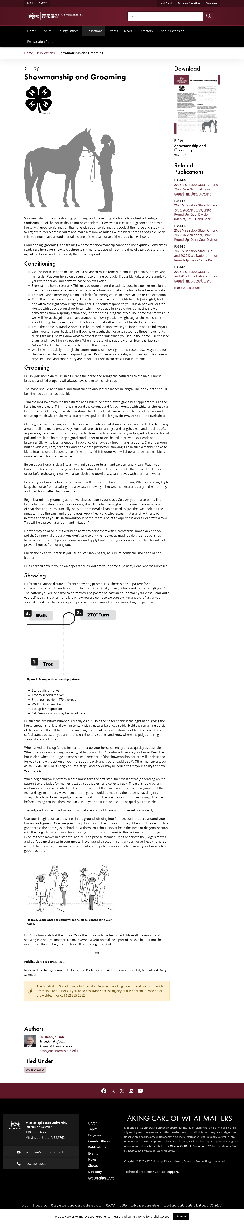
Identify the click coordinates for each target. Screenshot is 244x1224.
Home (31, 31)
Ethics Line (40, 1205)
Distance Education (189, 3)
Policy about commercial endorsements (76, 1205)
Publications (93, 31)
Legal (25, 1205)
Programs (95, 1135)
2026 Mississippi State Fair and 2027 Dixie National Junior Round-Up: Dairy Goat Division (196, 235)
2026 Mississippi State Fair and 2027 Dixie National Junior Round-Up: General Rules (196, 276)
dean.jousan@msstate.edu (58, 1051)
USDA (123, 1205)
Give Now (211, 3)
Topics (46, 31)
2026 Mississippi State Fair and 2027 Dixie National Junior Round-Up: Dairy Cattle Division (196, 255)
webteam (48, 995)
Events (113, 31)
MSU (30, 3)
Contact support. (167, 1172)
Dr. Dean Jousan (51, 1037)
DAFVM (43, 3)
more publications (187, 288)
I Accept (181, 1216)
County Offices (68, 31)
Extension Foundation (145, 1205)
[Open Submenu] (134, 31)
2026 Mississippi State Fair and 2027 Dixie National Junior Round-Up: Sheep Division (196, 189)
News (128, 31)
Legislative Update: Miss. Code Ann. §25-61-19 (193, 1205)
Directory (146, 31)
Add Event (166, 3)
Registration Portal (40, 41)
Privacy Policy (141, 1216)
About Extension (172, 31)
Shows (93, 1166)
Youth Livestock (35, 1069)
